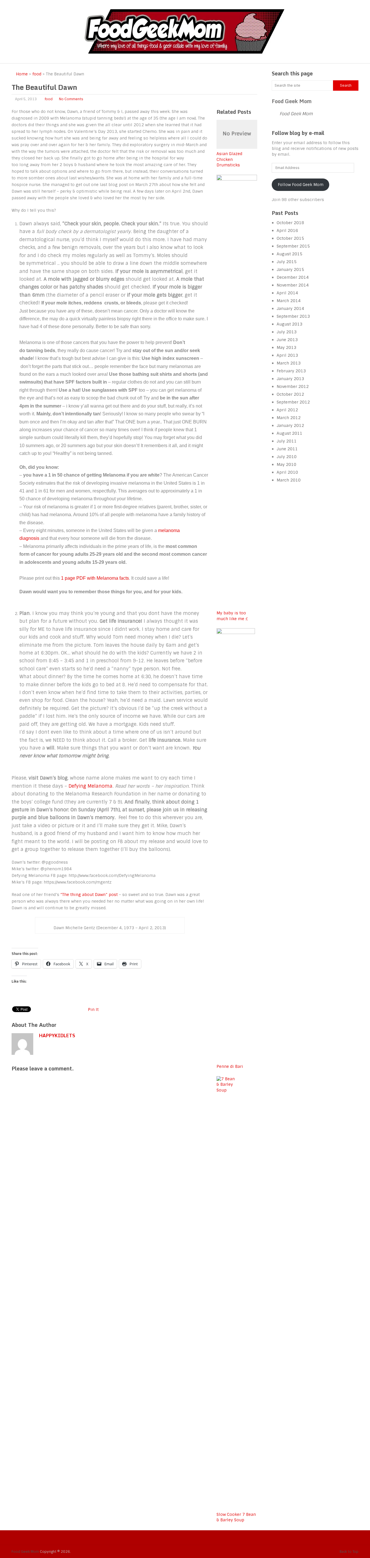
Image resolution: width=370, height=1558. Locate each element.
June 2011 (287, 448)
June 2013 (287, 339)
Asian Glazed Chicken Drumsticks (229, 159)
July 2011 (287, 441)
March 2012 (289, 417)
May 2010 (286, 464)
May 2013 (286, 347)
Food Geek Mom (292, 101)
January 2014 (290, 308)
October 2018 (290, 222)
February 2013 (291, 370)
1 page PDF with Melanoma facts (95, 578)
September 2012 (293, 402)
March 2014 (289, 300)
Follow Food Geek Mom (300, 184)
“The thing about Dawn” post (88, 894)
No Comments (71, 99)
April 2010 (287, 472)
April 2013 (287, 355)
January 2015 (290, 269)
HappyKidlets (57, 1035)
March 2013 (289, 363)
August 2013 (289, 324)
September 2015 (293, 246)
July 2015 (287, 261)
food (49, 99)
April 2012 (287, 409)
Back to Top (349, 1551)
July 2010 (287, 456)
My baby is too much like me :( (232, 615)
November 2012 (293, 386)
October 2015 (290, 238)
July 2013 (287, 331)
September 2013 (293, 316)
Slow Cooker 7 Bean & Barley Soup (236, 1517)
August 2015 (289, 253)
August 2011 (289, 433)
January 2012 (290, 425)
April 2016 (287, 230)
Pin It (93, 1009)
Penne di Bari (230, 1066)
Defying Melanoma (90, 786)
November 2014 (293, 285)
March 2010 (289, 480)
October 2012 (290, 394)
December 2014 (293, 277)
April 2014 (287, 292)
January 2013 (290, 378)
